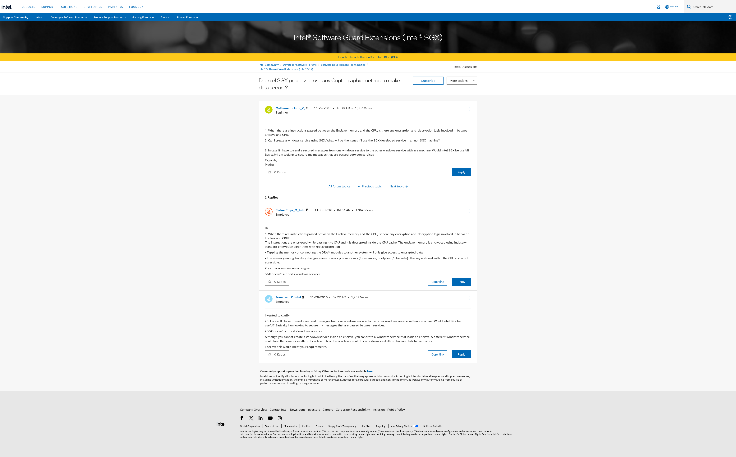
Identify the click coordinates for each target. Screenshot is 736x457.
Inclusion (379, 409)
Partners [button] (115, 7)
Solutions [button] (69, 7)
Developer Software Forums (300, 64)
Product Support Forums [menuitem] (108, 17)
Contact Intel (278, 409)
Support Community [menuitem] (15, 17)
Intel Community (269, 64)
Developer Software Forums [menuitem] (67, 17)
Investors (313, 409)
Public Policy (396, 409)
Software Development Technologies (343, 64)
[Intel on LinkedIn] (260, 418)
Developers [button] (93, 7)
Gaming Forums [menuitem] (141, 17)
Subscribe (428, 80)
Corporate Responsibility (353, 409)
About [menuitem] (40, 17)
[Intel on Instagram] (279, 418)
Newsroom (297, 409)
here (370, 371)
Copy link (437, 281)
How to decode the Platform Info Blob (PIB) (368, 57)
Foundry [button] (136, 7)
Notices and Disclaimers (309, 434)
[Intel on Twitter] (251, 418)
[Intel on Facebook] (241, 418)
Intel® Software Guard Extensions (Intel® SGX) (286, 69)
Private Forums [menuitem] (186, 17)
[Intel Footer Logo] (221, 423)
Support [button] (48, 7)
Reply (461, 172)
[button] (469, 109)
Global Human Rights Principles (476, 434)
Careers (328, 409)
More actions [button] (458, 80)
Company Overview (253, 409)
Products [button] (27, 7)
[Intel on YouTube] (270, 418)
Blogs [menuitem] (164, 17)
